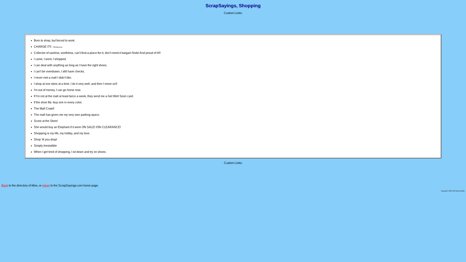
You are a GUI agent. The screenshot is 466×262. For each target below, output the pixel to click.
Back (4, 185)
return (46, 185)
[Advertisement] (233, 23)
